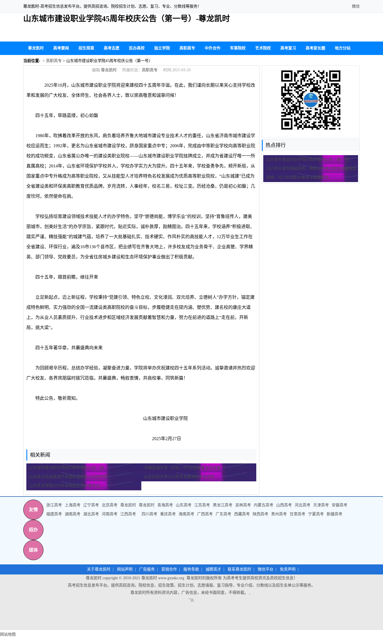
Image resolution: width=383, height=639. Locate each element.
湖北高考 (91, 514)
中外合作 (212, 48)
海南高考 (186, 514)
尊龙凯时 (31, 6)
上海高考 (72, 505)
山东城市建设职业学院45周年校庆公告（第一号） (309, 159)
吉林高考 (243, 505)
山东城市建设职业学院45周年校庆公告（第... (68, 468)
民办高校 (137, 48)
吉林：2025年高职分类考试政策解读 (297, 177)
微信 (355, 6)
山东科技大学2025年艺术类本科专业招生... (181, 477)
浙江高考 (54, 505)
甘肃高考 (297, 514)
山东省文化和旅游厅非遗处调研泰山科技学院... (70, 477)
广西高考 (205, 514)
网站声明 (125, 569)
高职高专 (187, 48)
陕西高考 (260, 514)
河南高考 (109, 514)
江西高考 (128, 514)
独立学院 (162, 48)
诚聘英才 (213, 569)
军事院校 (238, 48)
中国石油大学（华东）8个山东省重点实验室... (184, 468)
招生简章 (86, 48)
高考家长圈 (315, 48)
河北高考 (302, 505)
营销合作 (169, 569)
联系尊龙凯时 (239, 569)
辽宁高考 (91, 505)
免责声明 (288, 569)
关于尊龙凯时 (98, 569)
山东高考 (184, 505)
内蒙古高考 (263, 505)
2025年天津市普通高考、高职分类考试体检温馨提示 (311, 168)
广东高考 (223, 514)
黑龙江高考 (222, 505)
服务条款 (191, 569)
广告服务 (147, 569)
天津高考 (321, 505)
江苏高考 (202, 505)
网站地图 (8, 634)
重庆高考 (168, 514)
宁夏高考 (316, 514)
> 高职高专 (51, 61)
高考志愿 (111, 48)
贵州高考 (279, 514)
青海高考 (165, 505)
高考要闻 (61, 48)
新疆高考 (334, 514)
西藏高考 (242, 514)
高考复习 (288, 48)
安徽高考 (339, 505)
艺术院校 (263, 48)
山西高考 (284, 505)
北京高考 (109, 505)
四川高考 (149, 514)
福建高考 (54, 514)
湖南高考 (72, 514)
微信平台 (265, 569)
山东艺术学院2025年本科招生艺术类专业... (66, 486)
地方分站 (342, 48)
